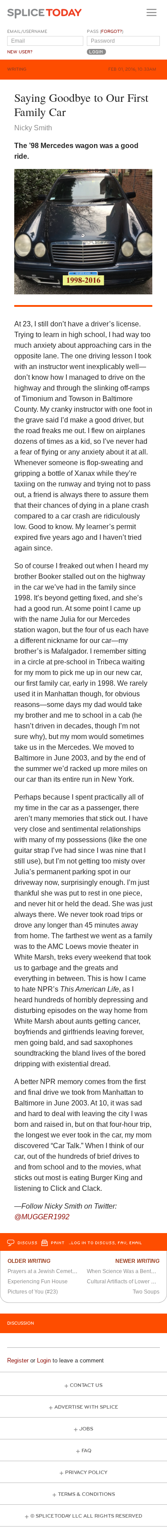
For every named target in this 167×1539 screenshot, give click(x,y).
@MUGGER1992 (41, 1217)
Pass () (105, 31)
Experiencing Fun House (38, 1281)
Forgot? (111, 31)
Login (44, 1360)
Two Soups (146, 1292)
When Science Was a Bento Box (126, 1271)
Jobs (86, 1429)
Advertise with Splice (86, 1407)
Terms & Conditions (86, 1494)
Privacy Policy (86, 1472)
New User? (20, 52)
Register (18, 1360)
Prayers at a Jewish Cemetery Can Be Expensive (67, 1271)
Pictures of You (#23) (33, 1292)
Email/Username (27, 31)
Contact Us (86, 1385)
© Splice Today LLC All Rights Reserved (86, 1516)
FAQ (86, 1450)
